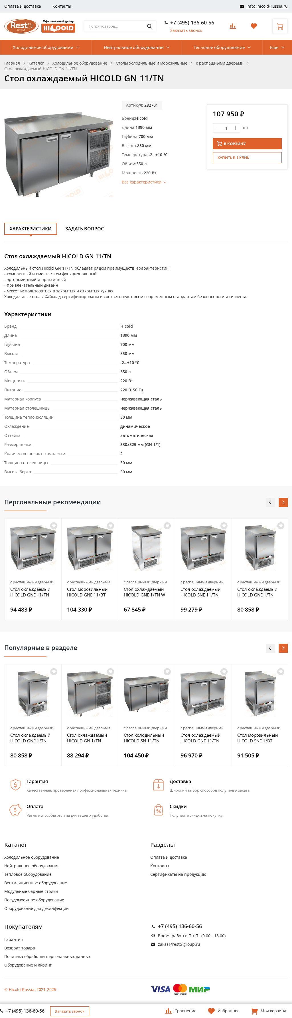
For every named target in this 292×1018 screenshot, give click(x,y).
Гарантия (13, 939)
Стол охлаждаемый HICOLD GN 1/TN (87, 738)
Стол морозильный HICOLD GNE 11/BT (87, 592)
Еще (274, 47)
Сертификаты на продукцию (178, 874)
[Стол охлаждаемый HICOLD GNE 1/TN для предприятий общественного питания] (260, 548)
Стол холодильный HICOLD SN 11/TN (144, 738)
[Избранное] (53, 671)
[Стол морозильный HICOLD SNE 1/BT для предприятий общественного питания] (260, 693)
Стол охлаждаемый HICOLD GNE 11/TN (30, 592)
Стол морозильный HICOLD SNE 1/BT (257, 738)
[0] (232, 27)
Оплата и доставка (22, 6)
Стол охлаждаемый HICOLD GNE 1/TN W (144, 592)
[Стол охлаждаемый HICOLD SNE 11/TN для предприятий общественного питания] (203, 548)
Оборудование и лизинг (28, 965)
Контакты (61, 6)
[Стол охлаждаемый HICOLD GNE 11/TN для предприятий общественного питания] (33, 548)
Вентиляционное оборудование (35, 882)
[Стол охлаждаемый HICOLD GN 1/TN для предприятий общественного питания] (90, 693)
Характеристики (31, 229)
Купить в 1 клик (233, 157)
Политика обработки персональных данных (47, 956)
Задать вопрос (84, 229)
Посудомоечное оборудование (34, 900)
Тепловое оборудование (219, 47)
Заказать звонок (186, 30)
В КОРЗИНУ (235, 143)
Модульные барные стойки (31, 891)
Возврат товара (19, 948)
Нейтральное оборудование (133, 47)
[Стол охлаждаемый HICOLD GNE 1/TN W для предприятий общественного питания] (146, 548)
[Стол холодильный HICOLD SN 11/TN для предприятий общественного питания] (146, 693)
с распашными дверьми (31, 582)
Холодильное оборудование (43, 47)
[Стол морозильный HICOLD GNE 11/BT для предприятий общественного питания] (90, 548)
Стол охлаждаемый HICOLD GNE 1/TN (257, 592)
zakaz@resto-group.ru (179, 944)
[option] (33, 569)
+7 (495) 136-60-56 (192, 22)
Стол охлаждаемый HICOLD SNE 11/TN (201, 592)
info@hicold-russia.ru (267, 6)
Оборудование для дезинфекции (36, 908)
